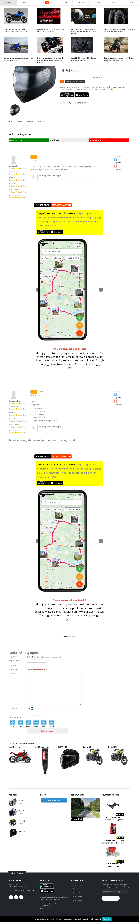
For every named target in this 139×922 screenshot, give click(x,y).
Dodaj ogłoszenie (54, 800)
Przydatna (117, 163)
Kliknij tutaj (30, 890)
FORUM (98, 3)
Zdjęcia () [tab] (40, 121)
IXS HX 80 (21, 821)
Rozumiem (106, 919)
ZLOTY (44, 3)
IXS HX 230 (22, 801)
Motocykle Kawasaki (77, 900)
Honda (6, 27)
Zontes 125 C (87, 747)
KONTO (131, 3)
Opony (106, 27)
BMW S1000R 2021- (16, 747)
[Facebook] (62, 103)
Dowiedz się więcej (94, 919)
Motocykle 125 (75, 889)
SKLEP (114, 3)
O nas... (42, 908)
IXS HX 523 (22, 811)
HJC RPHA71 (62, 747)
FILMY (24, 3)
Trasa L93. (76, 819)
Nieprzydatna (118, 169)
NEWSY (8, 3)
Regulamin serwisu (46, 906)
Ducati (39, 27)
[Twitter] (66, 103)
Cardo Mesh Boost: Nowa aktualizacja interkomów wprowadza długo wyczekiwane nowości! (84, 31)
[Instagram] (21, 897)
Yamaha (6, 56)
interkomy (74, 27)
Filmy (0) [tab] (19, 121)
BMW (105, 56)
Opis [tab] (10, 121)
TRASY (64, 3)
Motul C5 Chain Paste (41, 747)
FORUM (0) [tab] (29, 121)
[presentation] (12, 77)
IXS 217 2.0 (22, 831)
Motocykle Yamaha (77, 892)
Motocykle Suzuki (76, 896)
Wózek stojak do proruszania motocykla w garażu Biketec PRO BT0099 (113, 819)
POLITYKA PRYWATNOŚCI (48, 903)
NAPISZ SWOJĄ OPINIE (74, 81)
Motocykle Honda (76, 885)
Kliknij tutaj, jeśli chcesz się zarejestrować (46, 657)
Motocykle (40, 56)
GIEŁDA (81, 3)
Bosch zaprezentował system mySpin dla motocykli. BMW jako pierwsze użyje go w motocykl (50, 60)
